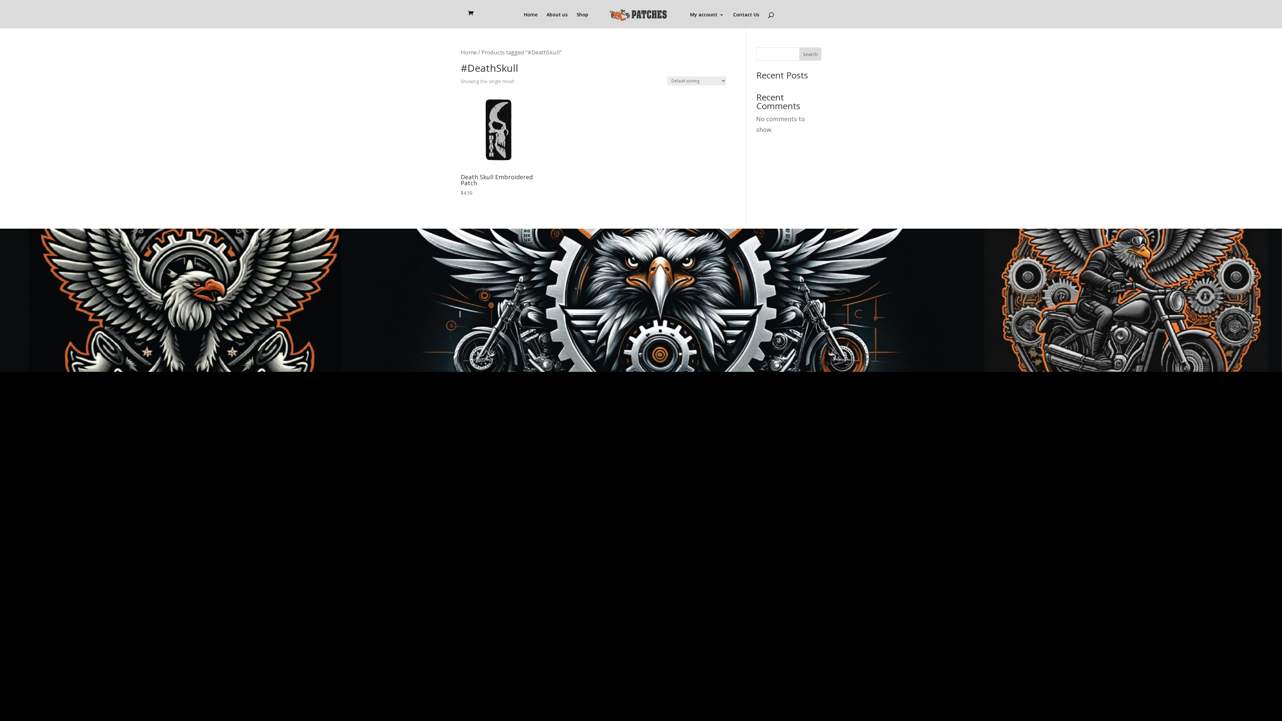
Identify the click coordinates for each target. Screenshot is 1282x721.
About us (557, 15)
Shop (582, 15)
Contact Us (746, 15)
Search (810, 54)
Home (531, 15)
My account (703, 15)
